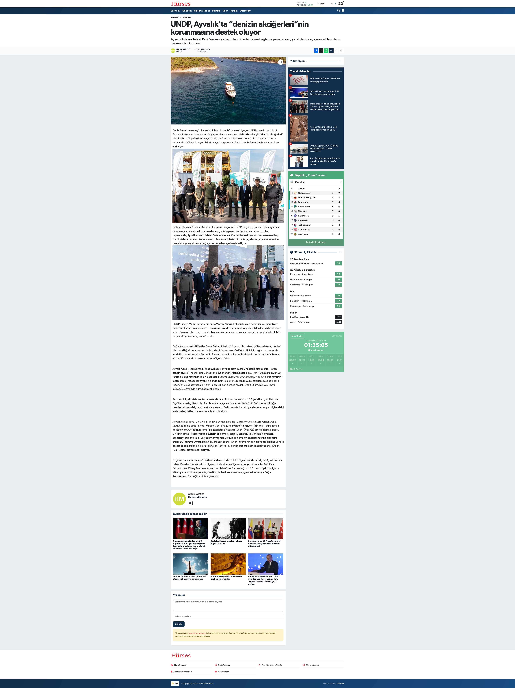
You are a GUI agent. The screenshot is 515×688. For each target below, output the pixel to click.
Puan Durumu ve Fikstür (272, 665)
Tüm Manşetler (312, 665)
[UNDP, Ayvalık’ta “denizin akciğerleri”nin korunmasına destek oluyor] (228, 90)
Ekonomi (175, 11)
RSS (176, 684)
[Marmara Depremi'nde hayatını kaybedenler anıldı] (228, 564)
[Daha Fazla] (331, 50)
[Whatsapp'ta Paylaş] (326, 50)
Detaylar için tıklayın (316, 242)
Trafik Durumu (224, 665)
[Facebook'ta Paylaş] (316, 50)
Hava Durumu (180, 665)
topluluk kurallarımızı (197, 633)
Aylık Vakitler (297, 369)
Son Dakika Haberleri (183, 672)
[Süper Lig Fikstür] (340, 252)
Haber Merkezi (197, 497)
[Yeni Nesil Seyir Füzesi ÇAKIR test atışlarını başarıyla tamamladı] (190, 564)
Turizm (234, 11)
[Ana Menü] (342, 11)
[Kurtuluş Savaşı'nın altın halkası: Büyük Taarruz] (228, 528)
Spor (225, 11)
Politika (216, 11)
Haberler (175, 18)
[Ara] (339, 11)
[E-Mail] (190, 503)
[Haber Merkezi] (179, 499)
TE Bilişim (340, 684)
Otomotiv (245, 11)
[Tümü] (340, 61)
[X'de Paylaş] (321, 50)
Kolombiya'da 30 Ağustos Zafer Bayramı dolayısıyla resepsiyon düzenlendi (264, 543)
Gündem (187, 11)
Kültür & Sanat (202, 11)
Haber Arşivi (223, 672)
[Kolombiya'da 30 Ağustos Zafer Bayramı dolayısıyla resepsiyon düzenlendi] (265, 528)
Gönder (179, 624)
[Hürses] (181, 4)
